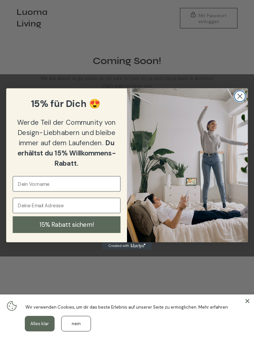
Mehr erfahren (213, 307)
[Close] (247, 301)
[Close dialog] (239, 96)
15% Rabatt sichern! (66, 224)
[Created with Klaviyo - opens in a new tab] (127, 246)
